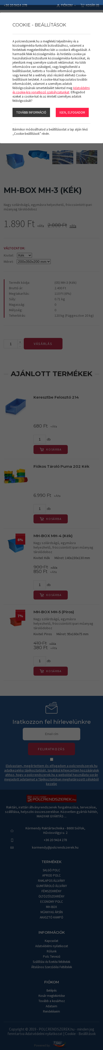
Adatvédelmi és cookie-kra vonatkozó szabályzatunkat (51, 90)
